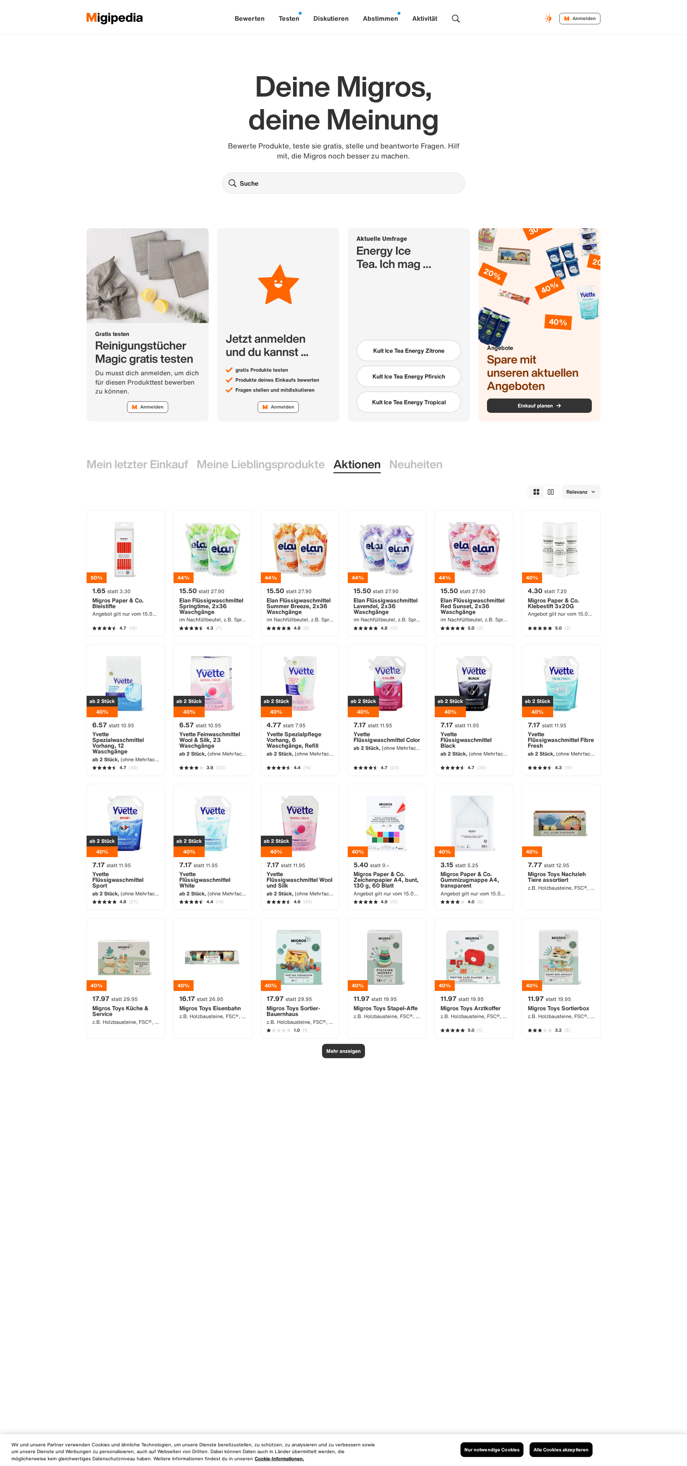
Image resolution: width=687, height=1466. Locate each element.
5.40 (371, 864)
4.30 (547, 590)
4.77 (286, 725)
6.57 (113, 725)
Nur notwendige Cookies (492, 1449)
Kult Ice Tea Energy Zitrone (408, 350)
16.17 (201, 998)
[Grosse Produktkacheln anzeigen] (551, 492)
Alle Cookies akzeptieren (561, 1449)
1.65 (111, 590)
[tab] (137, 464)
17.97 (115, 998)
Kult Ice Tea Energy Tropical (409, 402)
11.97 (375, 998)
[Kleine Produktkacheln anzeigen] (536, 492)
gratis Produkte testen (261, 369)
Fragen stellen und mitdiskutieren (275, 389)
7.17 (373, 725)
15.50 (201, 590)
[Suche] (456, 18)
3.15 (459, 864)
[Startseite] (115, 18)
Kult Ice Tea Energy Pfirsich (408, 376)
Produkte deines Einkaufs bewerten (277, 379)
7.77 (548, 864)
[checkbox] (408, 350)
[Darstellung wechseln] (549, 18)
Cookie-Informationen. (279, 1458)
